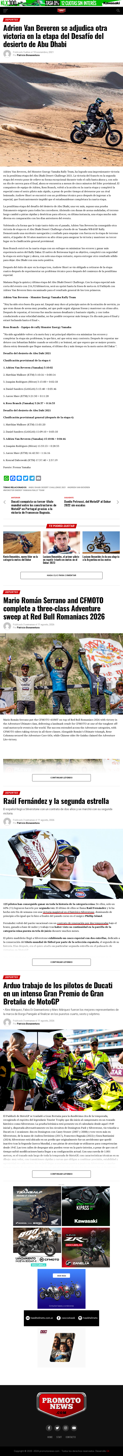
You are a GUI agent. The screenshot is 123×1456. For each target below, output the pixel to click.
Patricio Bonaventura (28, 55)
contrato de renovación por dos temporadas (82, 923)
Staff (59, 1437)
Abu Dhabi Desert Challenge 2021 (48, 487)
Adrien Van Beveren (79, 487)
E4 (108, 1451)
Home (50, 1437)
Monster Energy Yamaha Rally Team (24, 490)
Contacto (71, 1437)
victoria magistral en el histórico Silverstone (68, 912)
